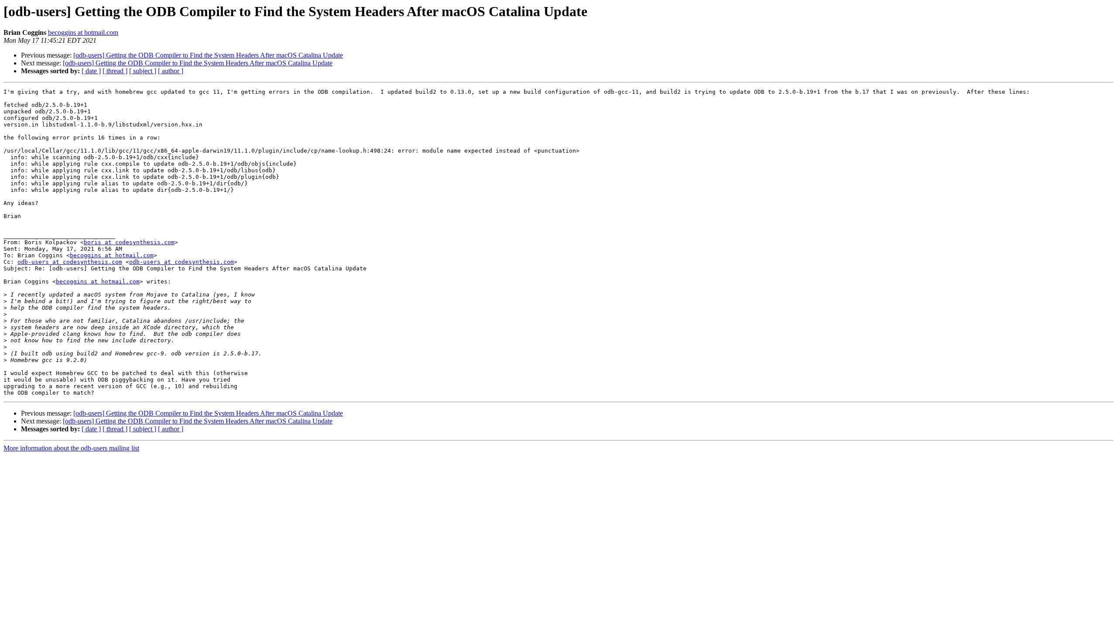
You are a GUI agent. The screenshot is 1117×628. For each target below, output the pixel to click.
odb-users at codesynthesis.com (69, 262)
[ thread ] (115, 71)
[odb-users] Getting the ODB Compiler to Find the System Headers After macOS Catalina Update (208, 55)
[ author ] (170, 71)
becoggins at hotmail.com (83, 32)
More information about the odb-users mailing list (71, 448)
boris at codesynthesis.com (129, 242)
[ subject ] (142, 71)
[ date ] (91, 71)
